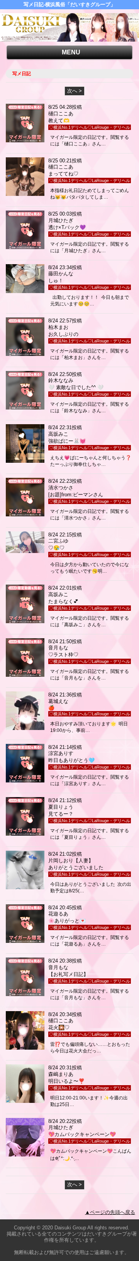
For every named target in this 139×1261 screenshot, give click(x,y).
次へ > (74, 91)
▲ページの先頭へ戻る (110, 1212)
